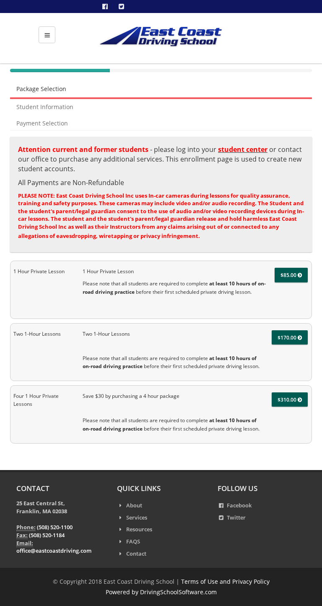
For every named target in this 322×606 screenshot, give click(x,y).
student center (242, 149)
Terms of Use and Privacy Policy (225, 581)
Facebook (239, 505)
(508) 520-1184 (47, 535)
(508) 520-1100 (55, 527)
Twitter (236, 517)
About (134, 505)
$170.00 (288, 337)
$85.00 (289, 275)
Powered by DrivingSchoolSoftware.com (161, 592)
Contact (136, 553)
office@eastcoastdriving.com (53, 550)
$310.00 (288, 399)
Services (136, 517)
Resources (139, 529)
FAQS (133, 541)
